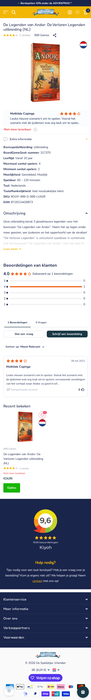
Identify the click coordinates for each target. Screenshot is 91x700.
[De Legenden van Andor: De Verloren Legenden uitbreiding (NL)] (25, 427)
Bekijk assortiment (5, 12)
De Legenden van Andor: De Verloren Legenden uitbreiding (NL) (23, 458)
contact (37, 581)
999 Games (41, 35)
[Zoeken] (14, 12)
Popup (35, 129)
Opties (11, 488)
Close (45, 599)
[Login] (70, 12)
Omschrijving (14, 213)
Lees (10, 249)
